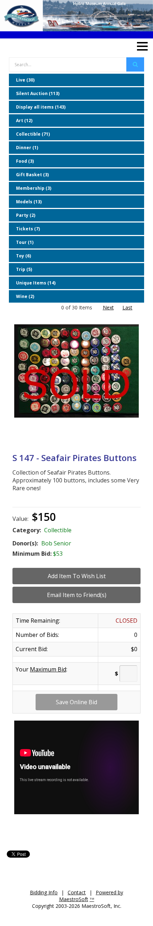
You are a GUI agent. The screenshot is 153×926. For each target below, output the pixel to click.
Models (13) (29, 202)
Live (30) (25, 80)
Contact (77, 892)
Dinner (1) (27, 148)
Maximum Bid (48, 669)
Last (127, 307)
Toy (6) (23, 256)
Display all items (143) (40, 107)
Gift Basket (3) (32, 175)
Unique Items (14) (36, 283)
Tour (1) (24, 242)
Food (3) (25, 161)
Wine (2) (25, 296)
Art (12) (24, 120)
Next (108, 307)
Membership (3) (33, 188)
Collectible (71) (33, 134)
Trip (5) (24, 269)
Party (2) (25, 215)
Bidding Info (44, 892)
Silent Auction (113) (37, 93)
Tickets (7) (28, 229)
